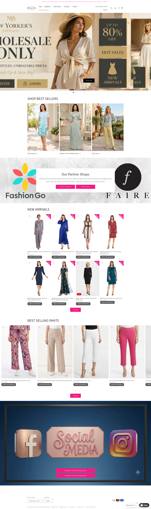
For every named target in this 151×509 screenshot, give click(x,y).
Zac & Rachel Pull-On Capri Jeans (82, 380)
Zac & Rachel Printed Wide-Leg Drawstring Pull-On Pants (15, 380)
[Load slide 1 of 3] (70, 92)
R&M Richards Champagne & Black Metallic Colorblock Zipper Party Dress (87, 252)
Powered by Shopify (45, 507)
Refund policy (55, 507)
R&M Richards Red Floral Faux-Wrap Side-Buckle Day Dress (110, 252)
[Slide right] (79, 391)
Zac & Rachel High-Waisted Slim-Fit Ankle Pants (121, 380)
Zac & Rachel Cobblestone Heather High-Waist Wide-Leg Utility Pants (55, 380)
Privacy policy (72, 507)
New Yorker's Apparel (36, 507)
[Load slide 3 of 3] (76, 92)
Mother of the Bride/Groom (69, 153)
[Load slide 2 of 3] (73, 92)
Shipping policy (63, 507)
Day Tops (95, 153)
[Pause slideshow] (85, 92)
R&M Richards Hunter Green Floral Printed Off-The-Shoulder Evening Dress (62, 299)
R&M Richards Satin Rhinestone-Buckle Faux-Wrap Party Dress (63, 252)
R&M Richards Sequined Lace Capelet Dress (111, 298)
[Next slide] (80, 92)
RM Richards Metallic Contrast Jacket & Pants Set (39, 252)
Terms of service (80, 507)
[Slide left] (72, 391)
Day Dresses (31, 153)
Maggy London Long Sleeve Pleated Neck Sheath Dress (86, 299)
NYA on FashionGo (65, 187)
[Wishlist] (119, 8)
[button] (48, 6)
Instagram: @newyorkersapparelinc (75, 470)
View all (75, 310)
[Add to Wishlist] (29, 216)
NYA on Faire (85, 187)
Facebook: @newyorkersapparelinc (75, 475)
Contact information (90, 507)
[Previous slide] (66, 92)
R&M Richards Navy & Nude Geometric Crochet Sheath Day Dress (37, 299)
